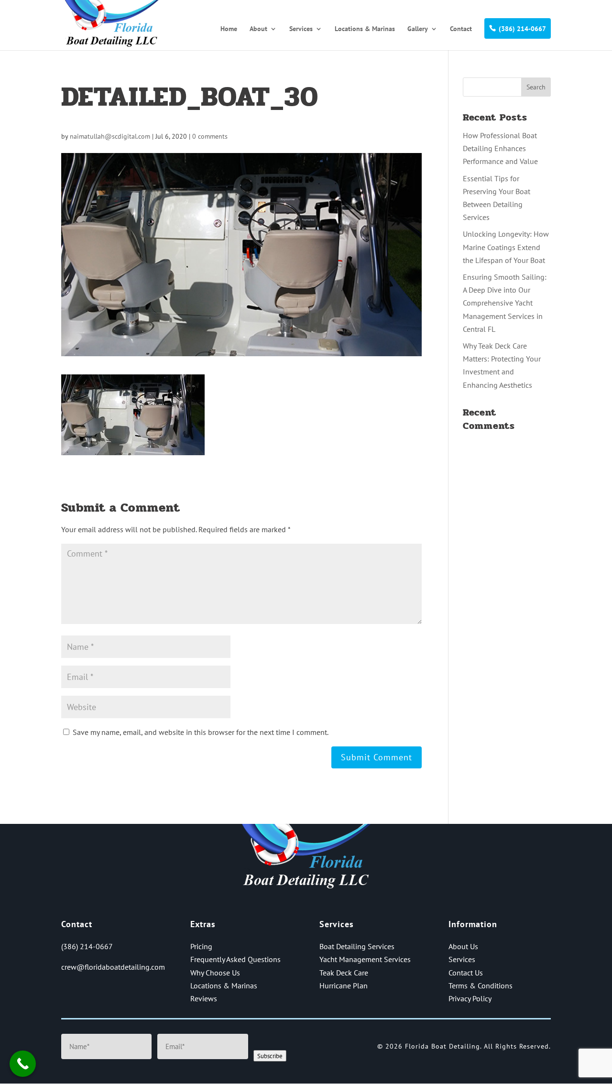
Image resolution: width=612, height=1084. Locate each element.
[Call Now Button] (23, 1064)
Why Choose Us (215, 972)
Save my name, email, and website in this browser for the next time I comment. (200, 732)
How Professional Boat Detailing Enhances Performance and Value (500, 148)
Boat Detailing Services (356, 946)
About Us (463, 946)
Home (228, 29)
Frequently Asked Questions (235, 959)
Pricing (201, 946)
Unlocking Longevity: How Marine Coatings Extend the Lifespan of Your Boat (506, 246)
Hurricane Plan (343, 985)
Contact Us (465, 972)
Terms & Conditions (480, 985)
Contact (461, 29)
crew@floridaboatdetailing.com (113, 967)
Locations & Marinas (365, 29)
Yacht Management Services (365, 959)
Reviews (203, 998)
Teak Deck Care (343, 972)
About (258, 29)
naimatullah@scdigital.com (110, 136)
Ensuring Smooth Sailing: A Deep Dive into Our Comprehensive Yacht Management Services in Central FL (504, 303)
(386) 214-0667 (522, 28)
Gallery (417, 29)
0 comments (210, 136)
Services (301, 29)
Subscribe (270, 1055)
